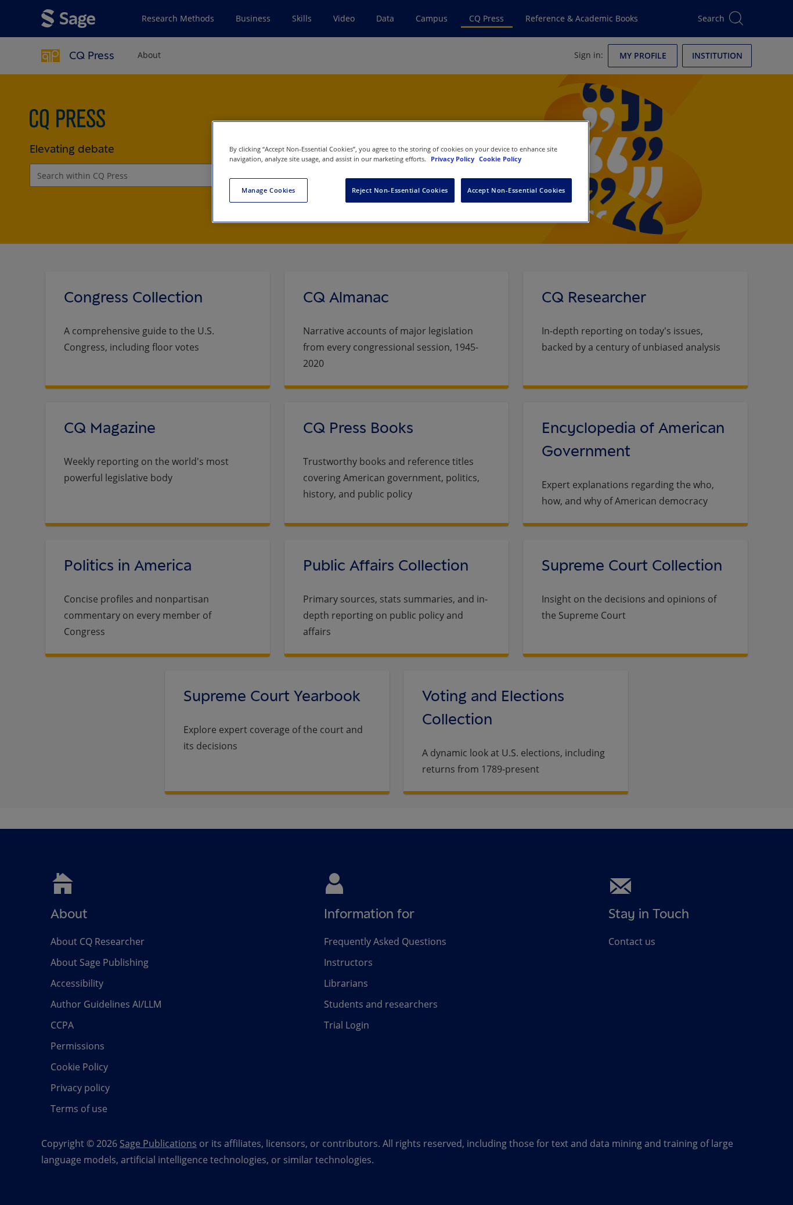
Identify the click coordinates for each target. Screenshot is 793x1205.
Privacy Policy (453, 158)
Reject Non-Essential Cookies (400, 190)
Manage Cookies (268, 190)
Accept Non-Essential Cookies (516, 190)
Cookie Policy (500, 158)
